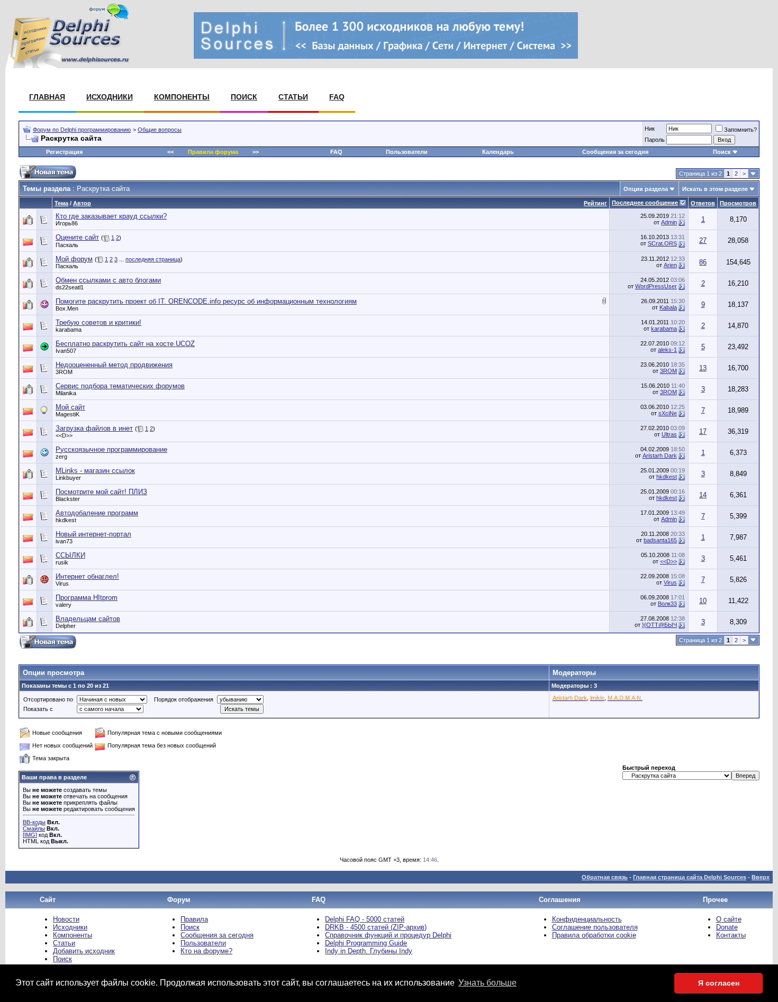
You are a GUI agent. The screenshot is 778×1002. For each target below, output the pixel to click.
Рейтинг (595, 203)
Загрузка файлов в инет (94, 428)
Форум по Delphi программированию (82, 129)
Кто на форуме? (206, 951)
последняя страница (152, 259)
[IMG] (30, 835)
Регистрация (64, 152)
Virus (62, 583)
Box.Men (67, 308)
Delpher (66, 626)
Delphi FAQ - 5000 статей (364, 919)
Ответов (703, 203)
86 (703, 262)
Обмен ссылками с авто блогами (108, 280)
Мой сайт (70, 407)
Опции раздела (645, 189)
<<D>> (64, 435)
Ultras (669, 434)
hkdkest (666, 476)
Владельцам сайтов (88, 619)
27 (703, 240)
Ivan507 (66, 351)
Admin (669, 222)
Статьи (293, 97)
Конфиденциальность (587, 919)
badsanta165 (660, 540)
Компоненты (182, 97)
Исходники (109, 97)
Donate (727, 927)
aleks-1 (667, 350)
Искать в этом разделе (715, 189)
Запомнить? (740, 129)
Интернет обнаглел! (87, 576)
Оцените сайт (77, 237)
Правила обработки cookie (594, 935)
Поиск (244, 97)
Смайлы (34, 828)
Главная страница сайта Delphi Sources (689, 877)
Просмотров (738, 203)
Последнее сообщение (645, 202)
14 (703, 495)
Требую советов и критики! (98, 322)
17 (703, 431)
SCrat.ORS (662, 243)
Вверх (761, 877)
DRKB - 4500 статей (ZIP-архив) (376, 927)
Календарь (498, 152)
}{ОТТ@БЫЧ (659, 625)
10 (703, 601)
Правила (194, 919)
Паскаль (67, 245)
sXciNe (667, 413)
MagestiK (67, 414)
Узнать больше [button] (487, 982)
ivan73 (64, 541)
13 (703, 368)
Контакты (731, 935)
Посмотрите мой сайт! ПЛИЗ (101, 492)
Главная (47, 97)
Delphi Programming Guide (366, 943)
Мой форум (74, 259)
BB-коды (34, 822)
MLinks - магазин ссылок (95, 471)
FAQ (337, 97)
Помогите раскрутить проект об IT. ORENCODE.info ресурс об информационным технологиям (206, 301)
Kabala (668, 307)
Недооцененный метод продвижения (114, 365)
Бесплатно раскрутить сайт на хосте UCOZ (125, 344)
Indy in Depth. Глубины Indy (368, 951)
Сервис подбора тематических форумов (120, 386)
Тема (61, 203)
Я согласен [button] (718, 983)
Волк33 (667, 603)
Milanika (66, 393)
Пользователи (407, 152)
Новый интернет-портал (93, 534)
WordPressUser (656, 286)
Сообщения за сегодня (615, 152)
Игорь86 (67, 223)
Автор (82, 203)
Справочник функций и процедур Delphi (388, 935)
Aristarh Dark (660, 455)
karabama (69, 329)
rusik (62, 562)
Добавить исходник (84, 951)
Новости (66, 919)
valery (63, 605)
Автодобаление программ (97, 513)
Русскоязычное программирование (111, 449)
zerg (61, 456)
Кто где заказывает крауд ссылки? (111, 216)
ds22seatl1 (70, 287)
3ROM (64, 372)
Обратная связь (605, 877)
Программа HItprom (86, 598)
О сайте (728, 919)
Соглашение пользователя (595, 927)
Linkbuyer (68, 478)
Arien (670, 265)
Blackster (68, 499)
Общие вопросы (160, 129)
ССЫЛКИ (70, 555)
